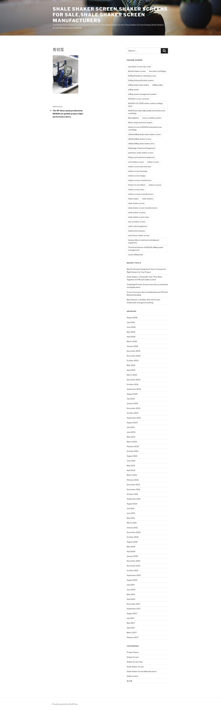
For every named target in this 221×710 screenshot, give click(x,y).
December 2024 (133, 380)
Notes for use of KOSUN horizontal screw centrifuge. (145, 128)
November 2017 (133, 604)
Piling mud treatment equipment (141, 157)
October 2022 (132, 451)
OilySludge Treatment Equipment (141, 148)
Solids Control (132, 676)
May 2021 (131, 518)
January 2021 (132, 527)
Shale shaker (133, 199)
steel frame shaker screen (139, 235)
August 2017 (132, 613)
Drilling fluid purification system (141, 80)
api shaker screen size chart (139, 66)
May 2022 (131, 465)
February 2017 (133, 637)
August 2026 (132, 317)
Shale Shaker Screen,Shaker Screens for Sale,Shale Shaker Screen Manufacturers (110, 14)
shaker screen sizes (136, 189)
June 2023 (131, 432)
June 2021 (131, 513)
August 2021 (132, 504)
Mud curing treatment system (140, 122)
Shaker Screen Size (135, 662)
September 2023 (134, 418)
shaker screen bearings (137, 171)
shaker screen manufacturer (140, 180)
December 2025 (133, 351)
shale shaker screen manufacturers (142, 208)
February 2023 (133, 446)
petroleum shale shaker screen (140, 153)
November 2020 (134, 532)
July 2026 (131, 322)
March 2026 (132, 341)
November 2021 (133, 489)
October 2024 (132, 384)
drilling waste (133, 89)
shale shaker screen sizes (138, 217)
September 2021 (134, 499)
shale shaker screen (136, 203)
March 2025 (132, 375)
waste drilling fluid (135, 254)
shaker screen (153, 162)
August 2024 (132, 394)
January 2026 (132, 346)
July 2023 (131, 427)
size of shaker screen (136, 222)
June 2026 (131, 327)
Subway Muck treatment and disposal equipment (143, 241)
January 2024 (132, 403)
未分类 (129, 681)
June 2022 (131, 461)
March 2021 (132, 523)
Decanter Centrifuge (157, 71)
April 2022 (131, 470)
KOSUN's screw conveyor (138, 99)
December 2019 (133, 561)
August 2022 (132, 456)
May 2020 (131, 546)
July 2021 (130, 508)
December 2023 (133, 408)
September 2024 (134, 389)
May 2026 (131, 332)
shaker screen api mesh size (139, 166)
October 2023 (132, 413)
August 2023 (132, 422)
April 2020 (131, 551)
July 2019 (131, 585)
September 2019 (134, 575)
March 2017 (132, 632)
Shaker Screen (133, 657)
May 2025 (131, 365)
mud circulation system (151, 118)
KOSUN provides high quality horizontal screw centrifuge (146, 112)
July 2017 (130, 618)
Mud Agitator (133, 118)
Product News (133, 652)
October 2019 (132, 570)
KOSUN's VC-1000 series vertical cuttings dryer (145, 104)
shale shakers (147, 199)
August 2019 (132, 580)
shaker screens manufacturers (140, 194)
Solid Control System (136, 231)
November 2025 (133, 356)
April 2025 (131, 370)
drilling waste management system (142, 94)
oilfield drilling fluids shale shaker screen (144, 134)
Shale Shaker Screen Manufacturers (142, 671)
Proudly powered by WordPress (65, 704)
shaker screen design (137, 176)
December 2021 (133, 484)
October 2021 (132, 494)
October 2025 (132, 360)
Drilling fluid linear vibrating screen (142, 76)
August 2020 (132, 542)
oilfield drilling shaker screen (139, 139)
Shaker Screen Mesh (136, 185)
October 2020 (133, 537)
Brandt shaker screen (137, 71)
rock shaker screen (136, 162)
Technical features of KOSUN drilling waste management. (145, 248)
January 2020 (132, 556)
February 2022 (133, 480)
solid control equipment (137, 226)
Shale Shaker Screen (135, 667)
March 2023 (132, 442)
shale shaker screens (136, 212)
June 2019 (131, 589)
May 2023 (131, 437)
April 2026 (131, 337)
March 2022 (132, 475)
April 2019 (131, 599)
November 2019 (133, 566)
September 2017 (134, 609)
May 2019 (131, 594)
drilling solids (157, 85)
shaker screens (155, 185)
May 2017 (131, 623)
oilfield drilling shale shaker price (141, 143)
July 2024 (131, 399)
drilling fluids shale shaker (138, 85)
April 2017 (131, 628)
